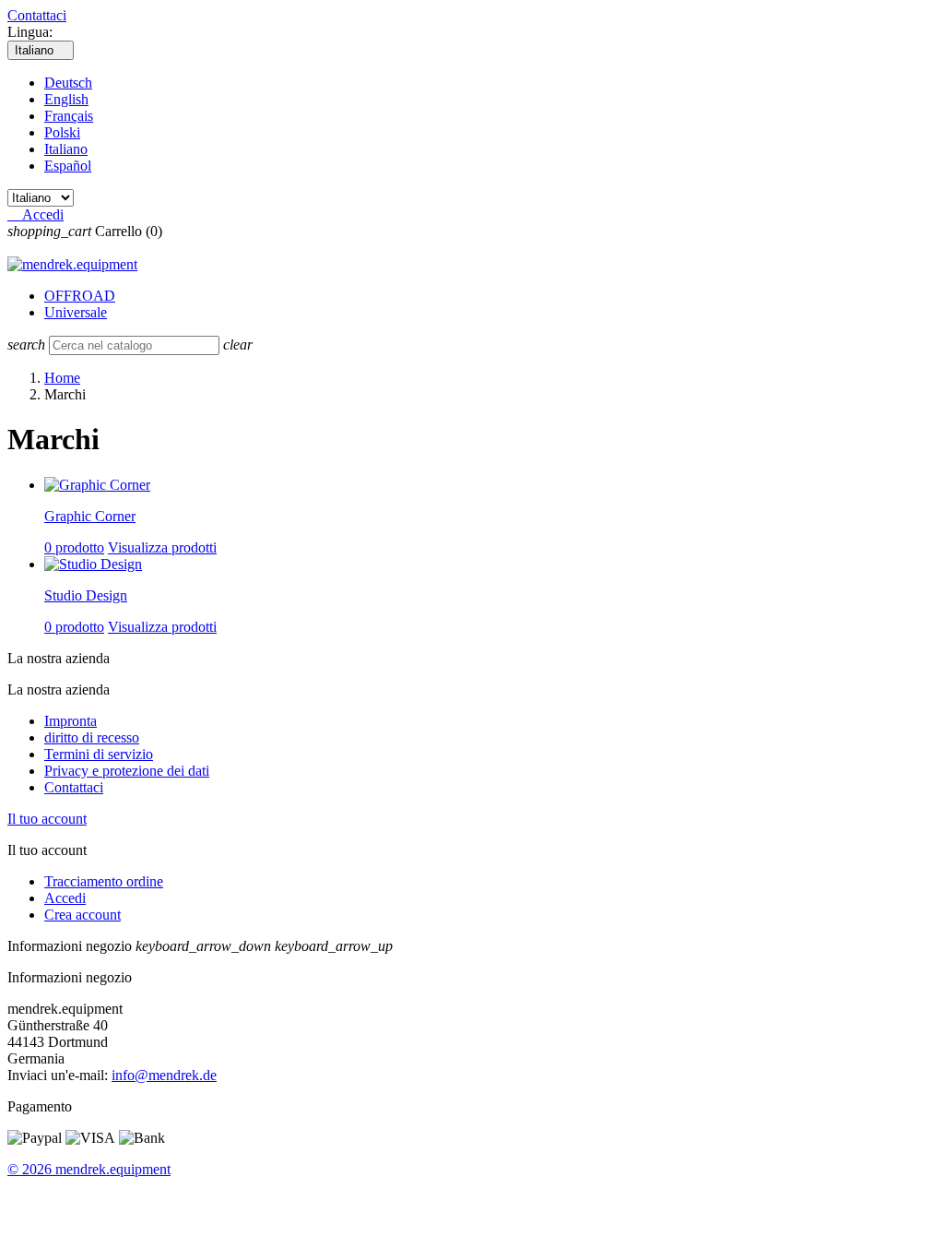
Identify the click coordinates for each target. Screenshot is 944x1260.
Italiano (66, 149)
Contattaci (36, 15)
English (66, 99)
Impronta (70, 721)
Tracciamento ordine (103, 881)
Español (67, 165)
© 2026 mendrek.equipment (89, 1169)
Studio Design (85, 595)
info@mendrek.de (164, 1075)
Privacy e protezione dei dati (126, 771)
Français (68, 116)
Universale (75, 312)
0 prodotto (74, 547)
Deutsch (68, 82)
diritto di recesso (91, 737)
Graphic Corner (90, 516)
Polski (62, 132)
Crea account (82, 914)
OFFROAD (79, 295)
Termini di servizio (98, 754)
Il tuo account (47, 818)
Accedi (65, 898)
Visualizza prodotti (162, 547)
